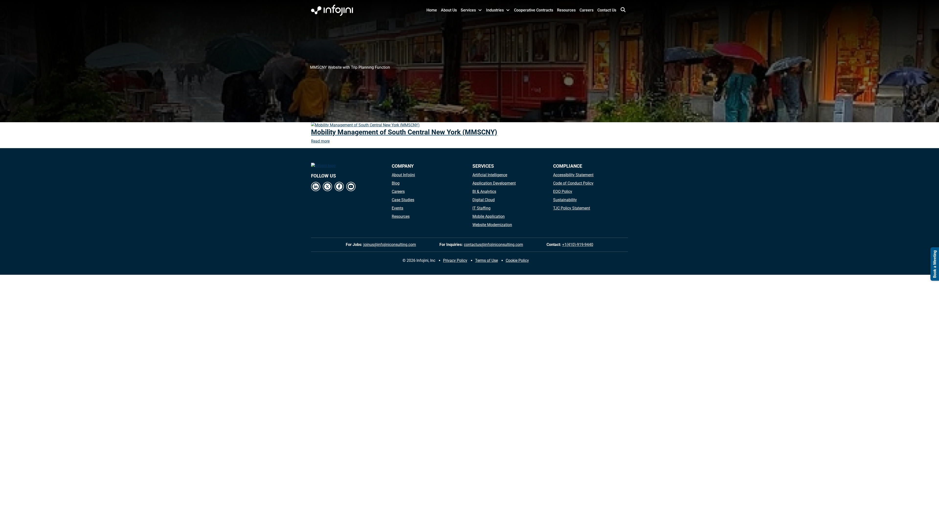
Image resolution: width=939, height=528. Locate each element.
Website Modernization (492, 224)
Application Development (494, 183)
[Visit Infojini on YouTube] (351, 186)
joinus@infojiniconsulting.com (389, 244)
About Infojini (403, 175)
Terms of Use (486, 260)
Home (431, 10)
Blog (396, 183)
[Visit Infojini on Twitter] (327, 186)
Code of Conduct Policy (573, 183)
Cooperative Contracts (533, 10)
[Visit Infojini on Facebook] (339, 186)
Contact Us (606, 10)
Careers (586, 10)
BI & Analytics (484, 191)
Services (468, 10)
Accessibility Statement (573, 175)
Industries (495, 10)
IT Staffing (481, 208)
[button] (623, 10)
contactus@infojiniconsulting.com (493, 244)
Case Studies (403, 200)
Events (397, 208)
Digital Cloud (483, 200)
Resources (566, 10)
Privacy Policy (455, 260)
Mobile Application (488, 216)
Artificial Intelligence (489, 175)
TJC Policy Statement (571, 208)
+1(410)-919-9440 (577, 244)
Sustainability (565, 200)
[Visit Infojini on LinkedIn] (316, 186)
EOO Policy (562, 191)
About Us (449, 10)
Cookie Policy (517, 260)
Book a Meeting (934, 264)
